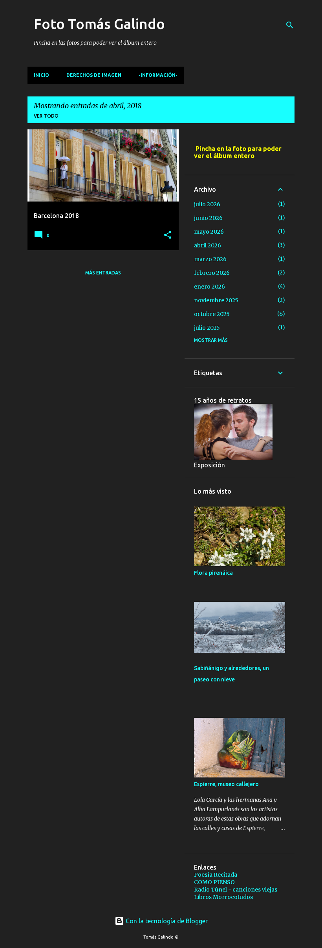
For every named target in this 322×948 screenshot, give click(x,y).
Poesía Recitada (215, 874)
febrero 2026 (212, 272)
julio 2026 (207, 204)
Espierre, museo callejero (226, 784)
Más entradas (103, 272)
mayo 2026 (209, 231)
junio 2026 (208, 218)
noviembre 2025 (216, 300)
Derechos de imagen (93, 75)
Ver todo (46, 115)
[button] (167, 235)
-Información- (158, 75)
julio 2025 (207, 327)
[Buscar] (290, 25)
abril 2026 (207, 245)
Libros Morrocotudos (223, 897)
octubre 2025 (212, 314)
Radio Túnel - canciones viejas (235, 889)
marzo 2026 (210, 259)
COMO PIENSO (214, 882)
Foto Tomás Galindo (99, 24)
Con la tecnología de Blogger (166, 920)
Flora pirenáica (213, 573)
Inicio (41, 75)
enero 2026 (209, 286)
